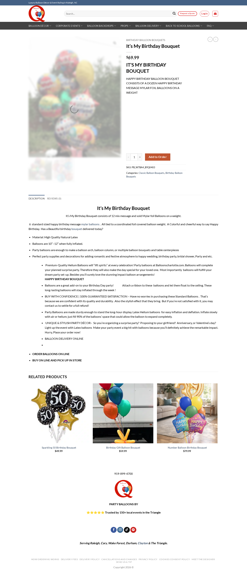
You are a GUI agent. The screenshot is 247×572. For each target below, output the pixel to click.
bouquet (76, 228)
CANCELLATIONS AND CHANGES (119, 559)
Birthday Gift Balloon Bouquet (123, 447)
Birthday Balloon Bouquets (145, 40)
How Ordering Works (45, 559)
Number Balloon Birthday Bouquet (187, 447)
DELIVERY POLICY (90, 559)
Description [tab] (37, 198)
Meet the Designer (203, 559)
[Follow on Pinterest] (133, 530)
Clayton (143, 543)
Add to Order (158, 156)
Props (124, 25)
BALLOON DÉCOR (39, 25)
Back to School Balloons (183, 25)
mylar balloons (90, 224)
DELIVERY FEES (69, 559)
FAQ (209, 25)
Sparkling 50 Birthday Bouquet (59, 447)
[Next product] (210, 39)
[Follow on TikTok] (127, 530)
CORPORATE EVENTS (68, 25)
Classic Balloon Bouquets (151, 172)
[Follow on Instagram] (120, 530)
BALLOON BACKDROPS (100, 25)
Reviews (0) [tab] (54, 198)
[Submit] (174, 14)
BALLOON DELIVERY (147, 25)
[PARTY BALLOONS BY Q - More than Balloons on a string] (44, 13)
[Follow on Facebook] (114, 530)
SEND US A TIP (124, 562)
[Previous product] (215, 39)
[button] (204, 14)
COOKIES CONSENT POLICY (174, 559)
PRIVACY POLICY (148, 559)
